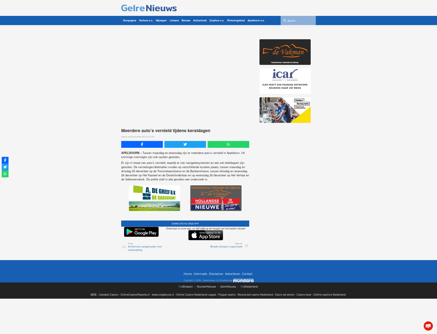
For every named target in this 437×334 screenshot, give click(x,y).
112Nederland (249, 286)
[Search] (285, 20)
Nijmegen (161, 20)
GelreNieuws (228, 286)
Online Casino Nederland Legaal (196, 294)
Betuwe (186, 20)
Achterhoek (200, 20)
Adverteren (232, 273)
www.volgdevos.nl (163, 294)
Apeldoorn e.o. (256, 20)
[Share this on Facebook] (142, 144)
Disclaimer (216, 273)
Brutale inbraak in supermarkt (226, 245)
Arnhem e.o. (146, 20)
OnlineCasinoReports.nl (135, 294)
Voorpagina (129, 20)
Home (188, 273)
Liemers (174, 20)
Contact (247, 273)
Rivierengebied (236, 20)
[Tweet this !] (185, 144)
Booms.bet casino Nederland (255, 294)
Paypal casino (227, 294)
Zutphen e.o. (216, 20)
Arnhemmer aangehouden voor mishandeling (145, 247)
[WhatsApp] (228, 144)
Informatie (200, 273)
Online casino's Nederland (330, 294)
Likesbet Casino (108, 294)
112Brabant (185, 286)
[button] (428, 326)
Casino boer (304, 294)
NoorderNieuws (206, 286)
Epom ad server (284, 294)
